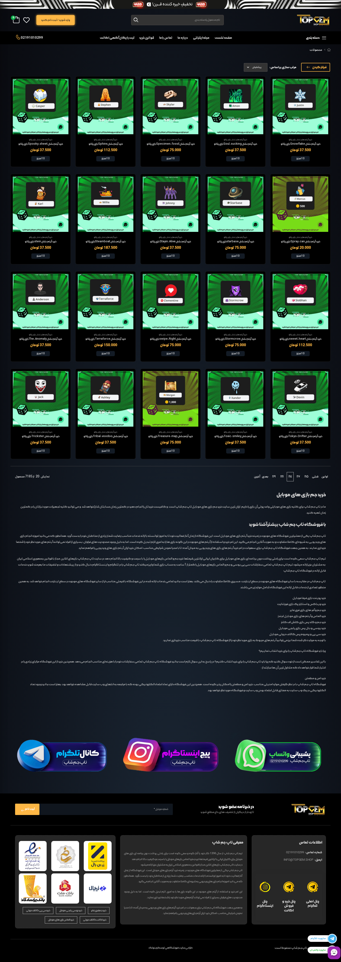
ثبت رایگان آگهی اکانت (117, 38)
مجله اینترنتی (201, 38)
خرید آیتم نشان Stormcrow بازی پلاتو (235, 339)
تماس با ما (165, 38)
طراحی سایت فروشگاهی (179, 948)
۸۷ (290, 477)
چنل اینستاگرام (265, 903)
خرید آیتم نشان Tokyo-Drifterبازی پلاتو (300, 436)
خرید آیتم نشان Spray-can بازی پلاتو (300, 241)
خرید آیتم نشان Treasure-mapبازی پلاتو (170, 436)
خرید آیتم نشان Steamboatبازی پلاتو (105, 241)
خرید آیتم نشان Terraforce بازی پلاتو (105, 339)
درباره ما (182, 38)
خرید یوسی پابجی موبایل (70, 910)
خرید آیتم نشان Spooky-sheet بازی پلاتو (40, 144)
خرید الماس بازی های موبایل (61, 919)
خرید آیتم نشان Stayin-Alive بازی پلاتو (170, 241)
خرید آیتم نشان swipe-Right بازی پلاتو (170, 339)
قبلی (315, 477)
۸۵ (307, 477)
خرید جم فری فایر (98, 910)
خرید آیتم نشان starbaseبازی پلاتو (235, 241)
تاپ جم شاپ (318, 536)
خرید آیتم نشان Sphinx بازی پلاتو (106, 144)
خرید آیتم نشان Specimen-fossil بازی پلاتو (171, 144)
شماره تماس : (313, 852)
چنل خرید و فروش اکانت (289, 906)
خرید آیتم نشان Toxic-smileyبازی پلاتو (235, 436)
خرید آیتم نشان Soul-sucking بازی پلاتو (235, 144)
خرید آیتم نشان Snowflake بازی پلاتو (300, 144)
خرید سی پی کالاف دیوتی (38, 910)
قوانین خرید (146, 38)
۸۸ (282, 477)
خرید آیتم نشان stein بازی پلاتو (40, 241)
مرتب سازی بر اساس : (282, 67)
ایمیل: (318, 860)
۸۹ (274, 477)
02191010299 (31, 37)
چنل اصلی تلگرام (312, 903)
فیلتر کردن (319, 67)
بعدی (265, 477)
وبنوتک (153, 948)
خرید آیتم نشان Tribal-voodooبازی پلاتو (106, 436)
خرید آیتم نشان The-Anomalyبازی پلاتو (40, 339)
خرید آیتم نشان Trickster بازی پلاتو (40, 436)
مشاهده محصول (300, 129)
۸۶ (298, 477)
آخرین (257, 477)
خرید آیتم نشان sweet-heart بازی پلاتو (300, 339)
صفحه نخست (223, 38)
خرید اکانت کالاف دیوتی (94, 919)
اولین (325, 477)
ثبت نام (30, 809)
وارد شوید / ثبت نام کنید (55, 20)
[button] (305, 37)
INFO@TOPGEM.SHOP (298, 860)
